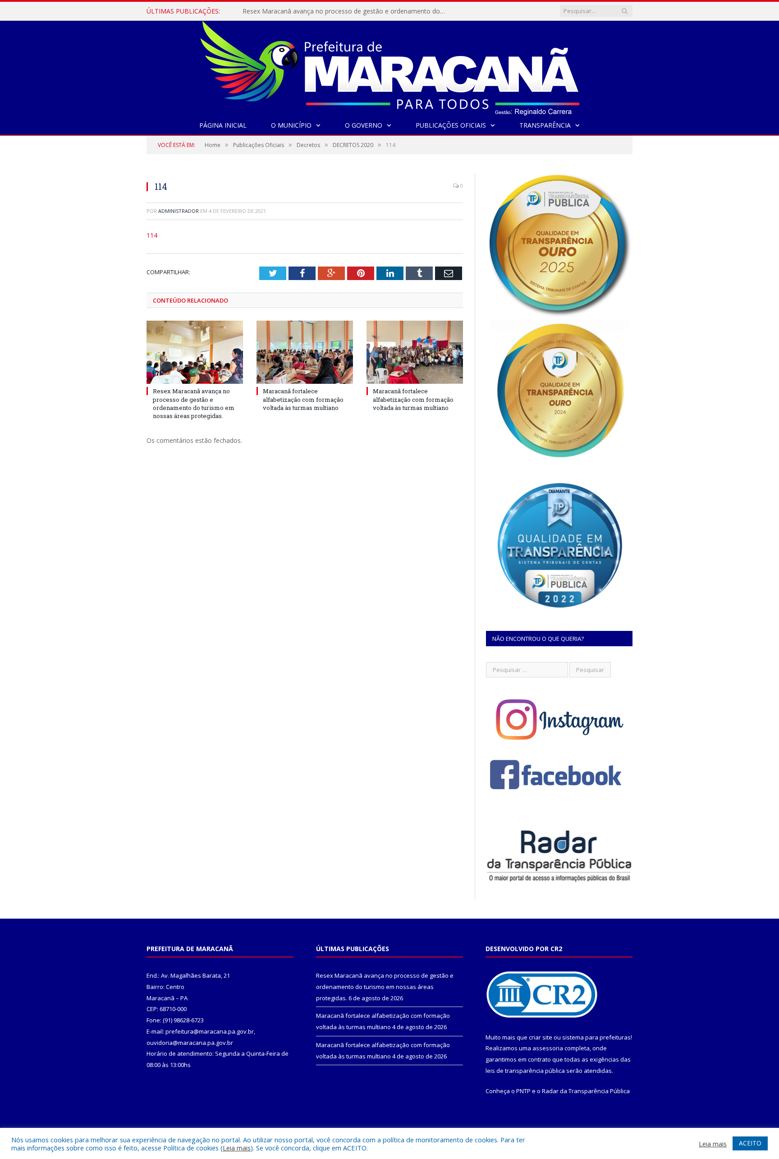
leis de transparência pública (525, 1071)
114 (152, 235)
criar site (540, 1037)
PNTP (523, 1091)
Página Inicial (223, 125)
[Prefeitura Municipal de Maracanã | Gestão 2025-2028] (389, 66)
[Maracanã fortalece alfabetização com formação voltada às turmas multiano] (305, 352)
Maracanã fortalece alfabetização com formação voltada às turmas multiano (346, 11)
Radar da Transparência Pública (586, 1091)
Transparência (545, 125)
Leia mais (237, 1148)
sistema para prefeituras (596, 1037)
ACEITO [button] (750, 1143)
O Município (291, 125)
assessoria (547, 1048)
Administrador (178, 210)
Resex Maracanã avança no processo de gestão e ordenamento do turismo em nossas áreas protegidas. (193, 403)
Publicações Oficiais (451, 125)
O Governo (363, 125)
